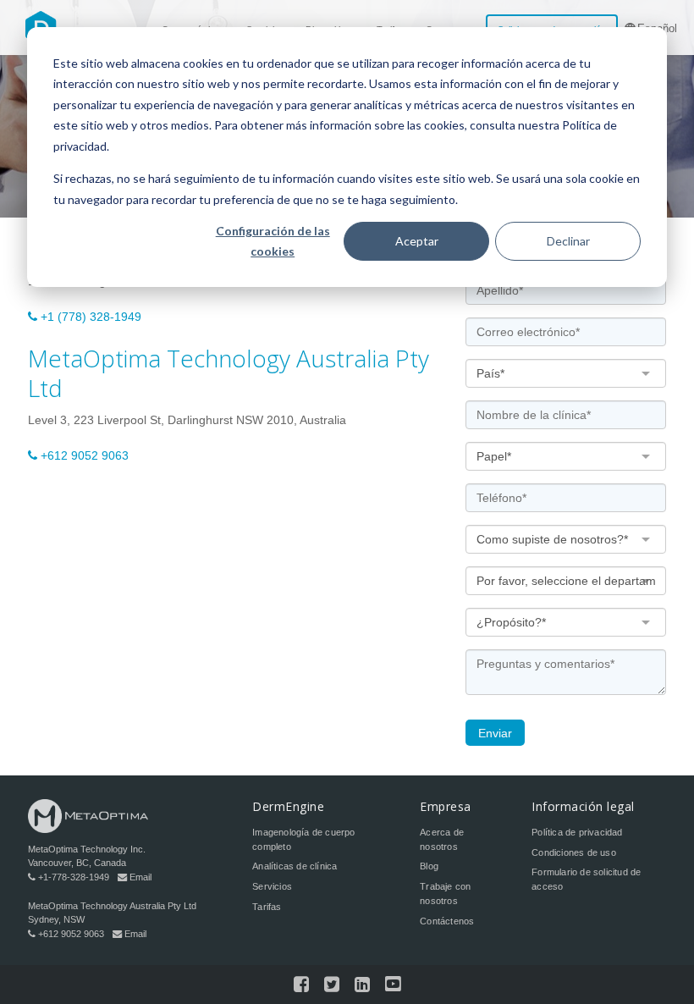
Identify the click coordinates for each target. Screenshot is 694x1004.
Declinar (568, 241)
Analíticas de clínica (294, 866)
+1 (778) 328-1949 (91, 316)
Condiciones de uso (574, 852)
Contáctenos (447, 921)
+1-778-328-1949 (73, 877)
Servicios (272, 886)
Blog (429, 866)
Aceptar (416, 241)
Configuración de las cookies (273, 241)
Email (140, 877)
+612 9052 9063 (85, 455)
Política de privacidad (577, 832)
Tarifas (266, 907)
